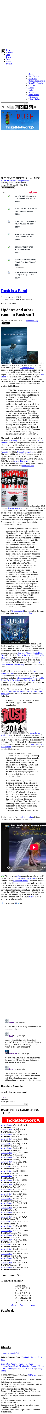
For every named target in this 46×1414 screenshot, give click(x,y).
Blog (8, 50)
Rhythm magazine (15, 508)
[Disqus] (23, 983)
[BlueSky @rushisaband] (21, 108)
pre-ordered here (27, 466)
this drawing (12, 440)
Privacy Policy (34, 99)
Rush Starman (29, 680)
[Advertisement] (23, 24)
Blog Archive (33, 76)
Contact (9, 61)
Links (30, 90)
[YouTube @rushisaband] (31, 108)
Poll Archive (33, 95)
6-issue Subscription (25, 452)
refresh (4, 1097)
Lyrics (8, 57)
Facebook (25, 1357)
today (18, 876)
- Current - (23, 1305)
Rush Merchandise (36, 83)
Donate (9, 64)
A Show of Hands (20, 881)
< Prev (13, 1305)
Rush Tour (32, 78)
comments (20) (32, 321)
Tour (8, 55)
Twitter (34, 1357)
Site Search (33, 97)
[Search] (3, 108)
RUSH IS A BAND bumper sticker (15, 180)
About (31, 92)
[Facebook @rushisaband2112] (12, 108)
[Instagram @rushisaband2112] (17, 108)
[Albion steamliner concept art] (32, 363)
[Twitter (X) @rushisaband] (26, 108)
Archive (9, 52)
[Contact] (35, 108)
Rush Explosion (13, 680)
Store (8, 59)
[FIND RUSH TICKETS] (20, 129)
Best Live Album (24, 653)
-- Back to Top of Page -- (11, 1353)
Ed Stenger (32, 1375)
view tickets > (6, 1125)
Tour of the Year (23, 655)
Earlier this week (27, 367)
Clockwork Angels (24, 678)
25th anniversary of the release (22, 878)
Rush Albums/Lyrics (36, 81)
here (31, 613)
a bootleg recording (25, 817)
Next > (32, 1305)
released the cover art (22, 461)
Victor (31, 897)
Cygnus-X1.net (17, 611)
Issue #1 (5, 452)
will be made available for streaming (22, 663)
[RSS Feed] (8, 108)
